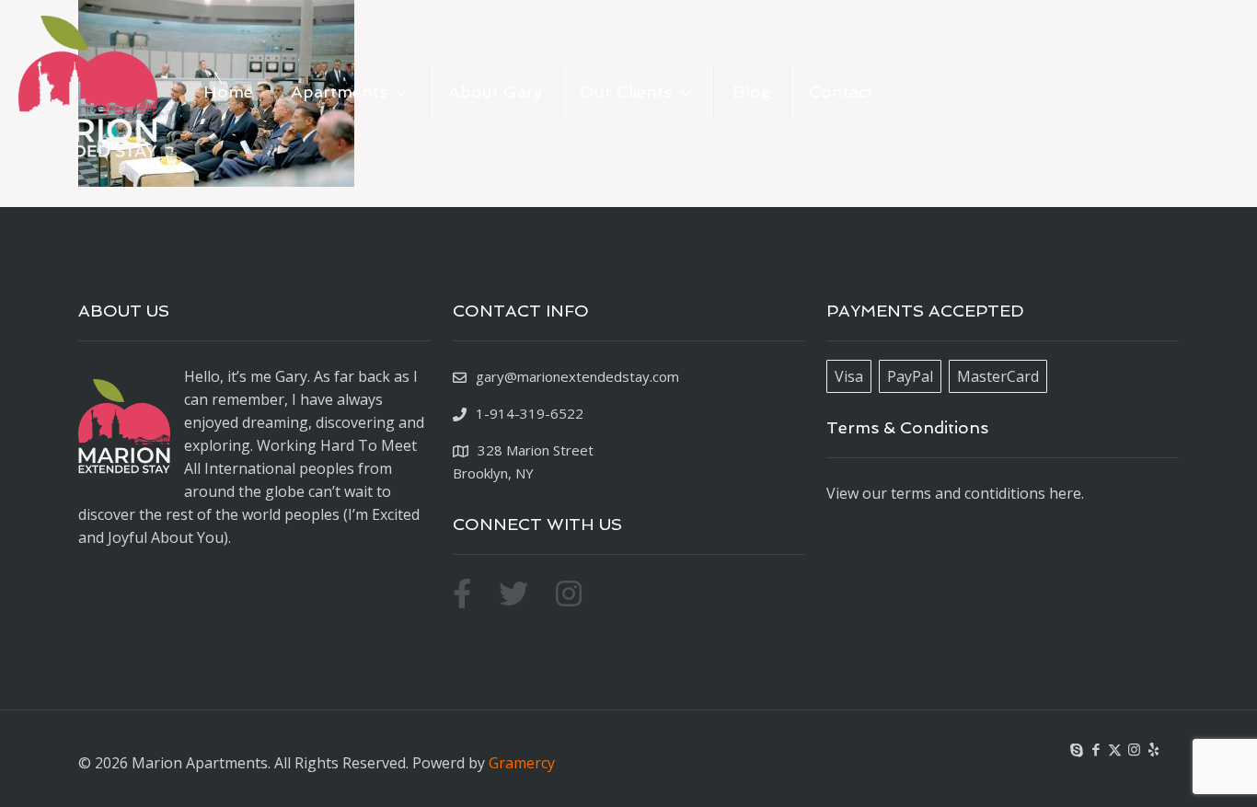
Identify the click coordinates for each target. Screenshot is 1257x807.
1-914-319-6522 (529, 413)
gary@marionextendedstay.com (577, 376)
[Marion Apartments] (87, 92)
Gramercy (522, 763)
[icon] (1153, 749)
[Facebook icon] (1095, 749)
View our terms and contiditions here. (955, 493)
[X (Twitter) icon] (1115, 749)
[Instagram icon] (1134, 749)
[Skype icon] (1076, 749)
